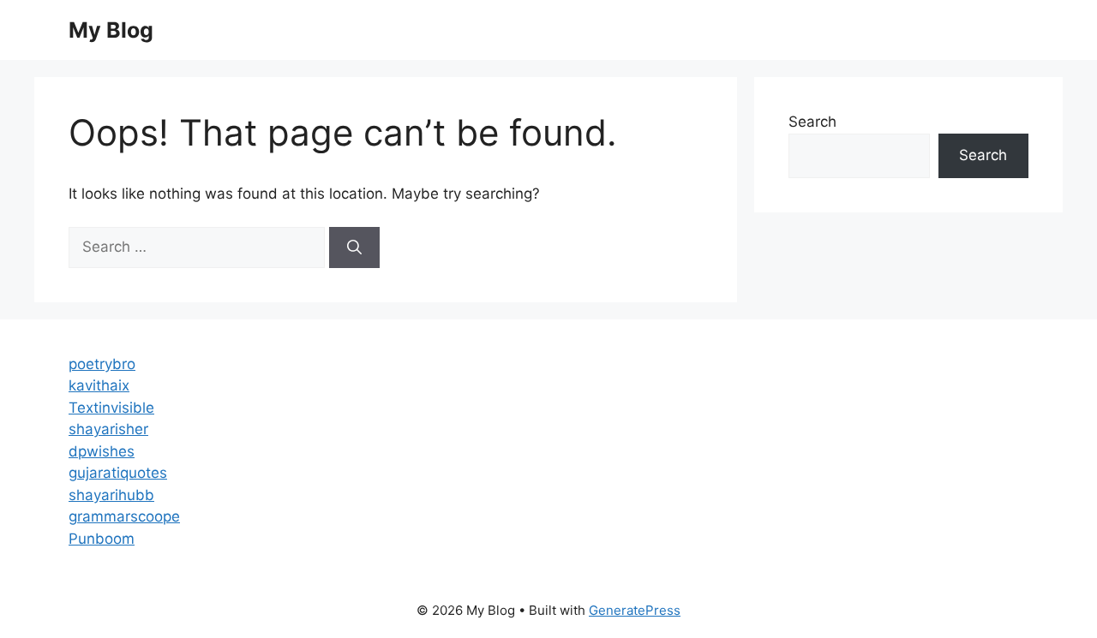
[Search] (354, 247)
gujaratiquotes (118, 472)
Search (812, 121)
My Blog (111, 30)
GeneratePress (634, 610)
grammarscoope (124, 516)
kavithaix (99, 385)
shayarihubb (111, 495)
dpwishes (102, 451)
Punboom (102, 538)
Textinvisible (111, 407)
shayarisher (108, 429)
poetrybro (102, 364)
